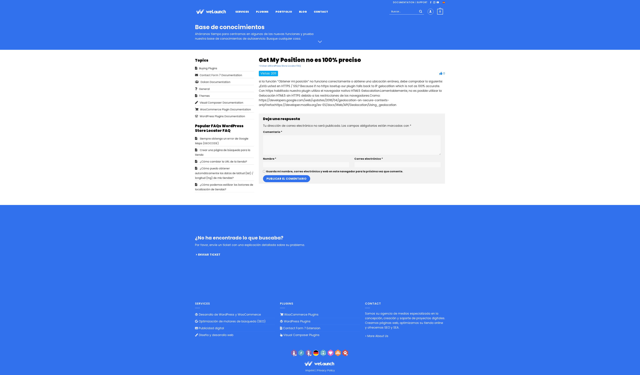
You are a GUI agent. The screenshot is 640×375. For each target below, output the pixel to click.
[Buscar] (421, 12)
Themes (204, 96)
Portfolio (284, 11)
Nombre (269, 159)
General (204, 89)
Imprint (310, 370)
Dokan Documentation (215, 82)
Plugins (262, 11)
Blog (303, 11)
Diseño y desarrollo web (215, 335)
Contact (321, 11)
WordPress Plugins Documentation (222, 116)
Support (422, 2)
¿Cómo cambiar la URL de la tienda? (223, 162)
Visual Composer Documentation (221, 103)
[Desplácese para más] (320, 41)
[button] (431, 11)
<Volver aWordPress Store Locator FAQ (280, 65)
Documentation (403, 2)
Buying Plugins (208, 68)
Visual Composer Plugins (301, 335)
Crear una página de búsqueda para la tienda (222, 152)
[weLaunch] (211, 11)
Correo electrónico (368, 159)
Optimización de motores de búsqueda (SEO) (232, 321)
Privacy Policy (326, 370)
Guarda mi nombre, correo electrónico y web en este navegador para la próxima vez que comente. (334, 171)
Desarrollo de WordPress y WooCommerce (229, 315)
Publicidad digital (211, 328)
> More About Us (376, 336)
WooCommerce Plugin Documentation (225, 109)
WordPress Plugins (296, 321)
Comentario (272, 132)
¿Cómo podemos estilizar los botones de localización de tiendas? (224, 187)
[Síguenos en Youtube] (438, 2)
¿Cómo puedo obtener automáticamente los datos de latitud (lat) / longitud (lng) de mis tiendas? (224, 173)
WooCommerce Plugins (300, 315)
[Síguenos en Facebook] (431, 2)
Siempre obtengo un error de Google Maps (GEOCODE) (221, 141)
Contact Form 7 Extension (301, 328)
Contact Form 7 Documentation (221, 75)
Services (242, 11)
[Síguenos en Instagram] (434, 2)
